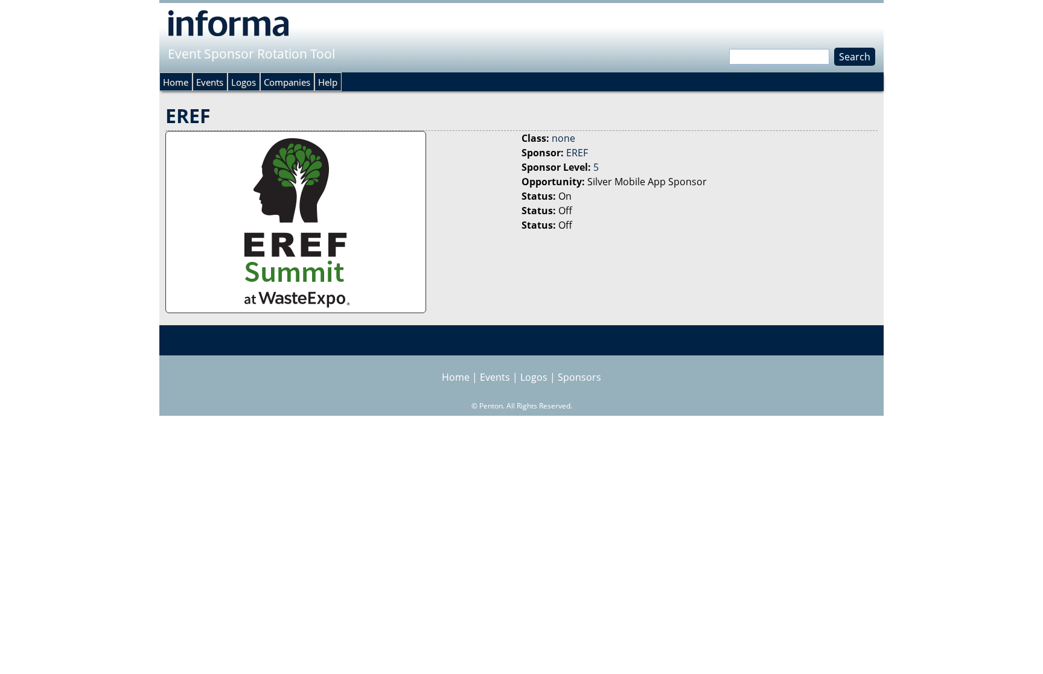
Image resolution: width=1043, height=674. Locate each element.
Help (327, 82)
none (563, 138)
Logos (243, 82)
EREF (577, 152)
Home (175, 82)
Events (209, 82)
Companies (287, 82)
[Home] (228, 23)
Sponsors (579, 377)
